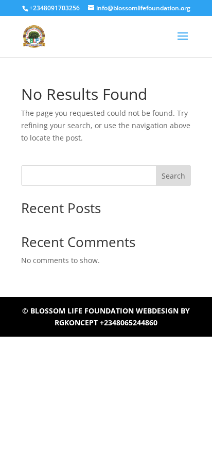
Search (173, 176)
